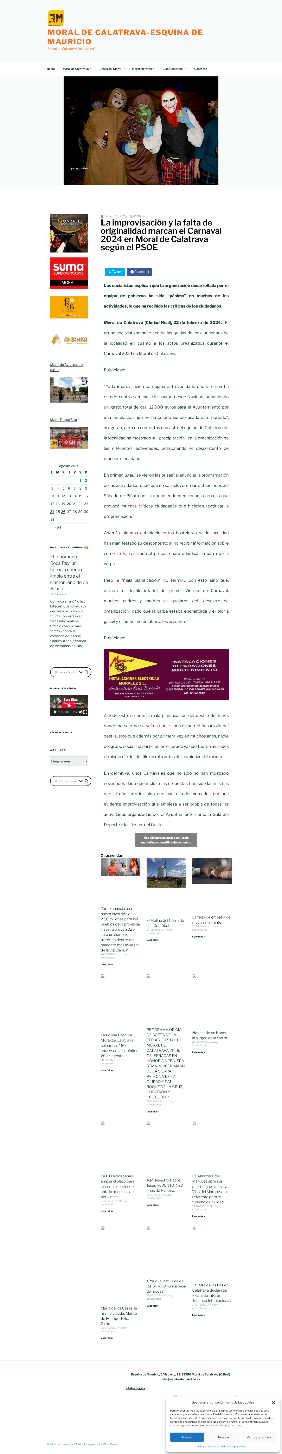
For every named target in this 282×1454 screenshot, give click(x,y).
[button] (274, 1402)
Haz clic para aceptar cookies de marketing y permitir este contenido (166, 840)
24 (52, 512)
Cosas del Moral (110, 68)
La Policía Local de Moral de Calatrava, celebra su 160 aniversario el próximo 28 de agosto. (120, 1045)
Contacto (200, 68)
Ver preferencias (259, 1437)
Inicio (51, 68)
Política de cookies (208, 1446)
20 (69, 504)
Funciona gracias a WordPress (98, 1444)
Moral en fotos (142, 68)
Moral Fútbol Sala (63, 420)
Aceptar (187, 1437)
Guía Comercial (173, 68)
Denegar (223, 1437)
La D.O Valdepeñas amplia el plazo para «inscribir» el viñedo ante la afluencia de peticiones (118, 1186)
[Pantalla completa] (85, 712)
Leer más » (107, 964)
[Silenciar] (81, 712)
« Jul (58, 527)
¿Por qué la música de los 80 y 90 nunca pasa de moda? (166, 1286)
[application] (69, 705)
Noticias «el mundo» (67, 547)
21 (75, 504)
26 (63, 512)
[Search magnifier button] (86, 672)
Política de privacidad (233, 1446)
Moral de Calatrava (76, 68)
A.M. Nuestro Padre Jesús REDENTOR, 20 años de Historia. (165, 1185)
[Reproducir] (55, 712)
